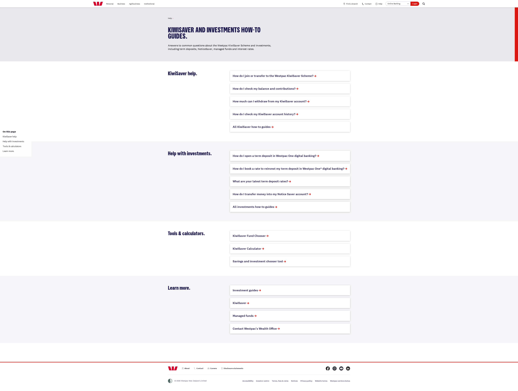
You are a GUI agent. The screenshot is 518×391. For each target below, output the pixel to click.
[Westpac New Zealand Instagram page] (335, 368)
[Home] (98, 4)
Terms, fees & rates (280, 381)
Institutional (149, 4)
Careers (213, 368)
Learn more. (8, 151)
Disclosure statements (233, 368)
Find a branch (352, 4)
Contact (368, 4)
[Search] (423, 3)
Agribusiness (134, 4)
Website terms (321, 381)
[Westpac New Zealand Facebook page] (328, 368)
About (187, 368)
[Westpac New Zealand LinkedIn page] (348, 368)
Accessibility (247, 381)
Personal (109, 4)
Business (121, 4)
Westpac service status (340, 381)
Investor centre (262, 381)
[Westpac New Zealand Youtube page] (341, 368)
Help (380, 4)
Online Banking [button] (394, 3)
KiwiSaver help (10, 136)
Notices (294, 381)
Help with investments (13, 141)
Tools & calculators (12, 146)
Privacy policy (306, 381)
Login (414, 3)
